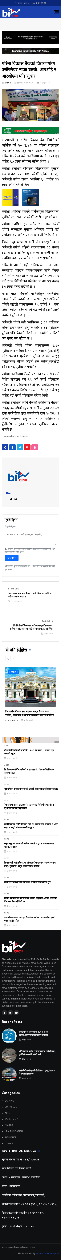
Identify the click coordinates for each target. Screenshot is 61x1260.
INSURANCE (10, 1137)
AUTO (6, 746)
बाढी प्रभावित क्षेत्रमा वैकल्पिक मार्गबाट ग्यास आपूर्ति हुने (27, 882)
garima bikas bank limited (16, 436)
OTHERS (9, 1143)
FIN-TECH (9, 1125)
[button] (8, 658)
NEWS (6, 784)
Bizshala (12, 493)
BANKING (6, 83)
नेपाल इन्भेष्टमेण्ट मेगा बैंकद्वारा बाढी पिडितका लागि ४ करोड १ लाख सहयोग (29, 595)
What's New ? (11, 1119)
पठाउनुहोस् (11, 557)
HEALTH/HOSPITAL (14, 1131)
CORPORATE (11, 1107)
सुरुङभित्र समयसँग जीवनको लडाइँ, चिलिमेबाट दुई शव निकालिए (31, 789)
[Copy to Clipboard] (34, 447)
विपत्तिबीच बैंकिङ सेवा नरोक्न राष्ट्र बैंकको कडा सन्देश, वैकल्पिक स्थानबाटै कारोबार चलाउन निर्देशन (31, 627)
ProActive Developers (47, 1253)
